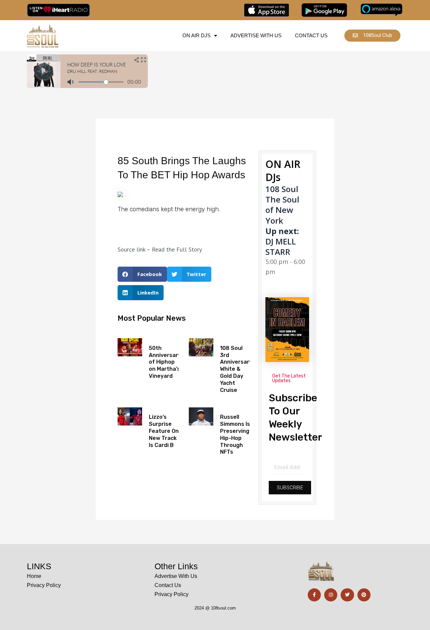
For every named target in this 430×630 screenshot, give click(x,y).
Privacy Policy (44, 585)
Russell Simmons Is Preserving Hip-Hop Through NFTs (235, 434)
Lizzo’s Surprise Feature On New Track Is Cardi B (164, 431)
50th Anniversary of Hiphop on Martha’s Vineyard (165, 362)
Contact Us (311, 35)
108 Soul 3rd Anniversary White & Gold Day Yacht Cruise (236, 369)
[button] (142, 274)
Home (34, 576)
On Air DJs (196, 35)
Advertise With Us (256, 35)
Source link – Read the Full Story (160, 249)
